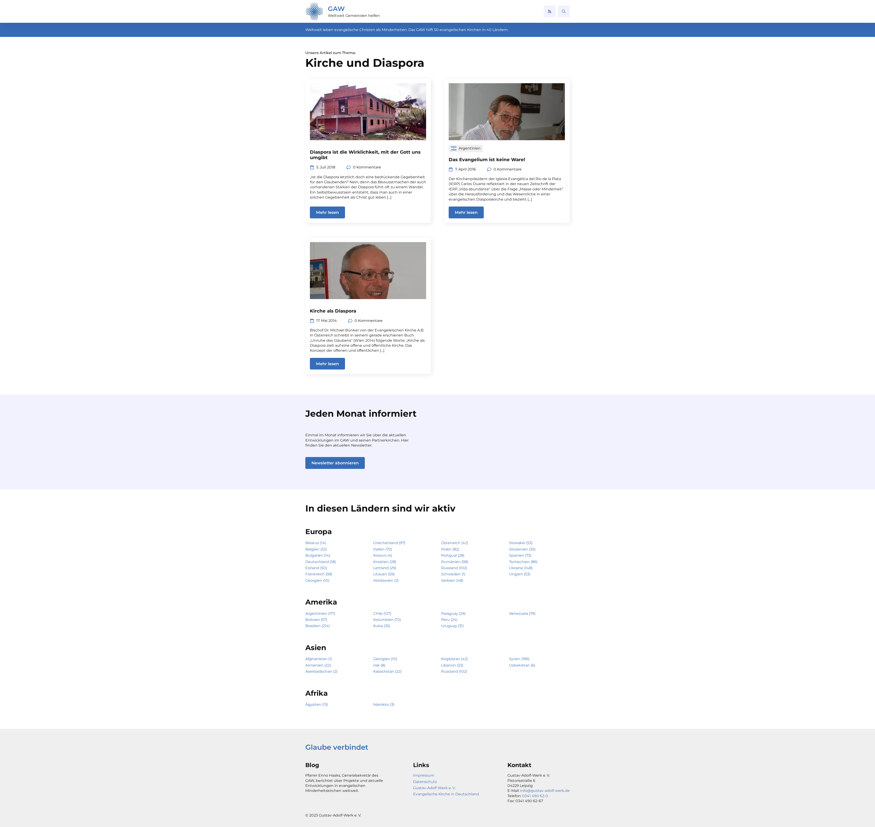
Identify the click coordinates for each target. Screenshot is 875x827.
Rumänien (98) (454, 562)
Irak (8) (379, 665)
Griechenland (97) (389, 543)
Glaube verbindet (336, 747)
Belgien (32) (316, 549)
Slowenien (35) (522, 549)
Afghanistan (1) (318, 659)
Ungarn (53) (519, 574)
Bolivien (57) (316, 620)
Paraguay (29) (453, 613)
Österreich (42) (454, 543)
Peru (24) (449, 620)
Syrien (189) (519, 659)
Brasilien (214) (317, 626)
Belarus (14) (315, 543)
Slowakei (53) (521, 543)
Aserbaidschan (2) (321, 671)
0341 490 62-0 (535, 796)
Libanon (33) (452, 665)
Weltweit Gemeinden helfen (354, 15)
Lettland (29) (384, 568)
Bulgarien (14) (317, 555)
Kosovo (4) (382, 555)
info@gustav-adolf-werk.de (545, 790)
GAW (336, 9)
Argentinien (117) (320, 613)
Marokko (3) (383, 704)
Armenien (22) (318, 665)
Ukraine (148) (521, 568)
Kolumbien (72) (387, 620)
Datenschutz (425, 782)
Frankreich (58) (318, 574)
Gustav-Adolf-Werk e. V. (434, 788)
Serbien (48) (452, 580)
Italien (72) (382, 549)
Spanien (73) (520, 555)
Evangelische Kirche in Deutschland (446, 794)
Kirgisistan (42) (454, 659)
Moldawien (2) (386, 580)
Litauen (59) (384, 574)
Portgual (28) (452, 555)
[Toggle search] (564, 11)
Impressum (423, 775)
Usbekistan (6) (522, 665)
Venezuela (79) (522, 613)
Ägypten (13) (316, 704)
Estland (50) (316, 568)
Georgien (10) (317, 580)
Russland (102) (454, 568)
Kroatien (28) (384, 562)
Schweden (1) (453, 574)
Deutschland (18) (320, 562)
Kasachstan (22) (387, 671)
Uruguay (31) (452, 626)
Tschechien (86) (523, 562)
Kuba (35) (381, 626)
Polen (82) (450, 549)
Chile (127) (382, 613)
